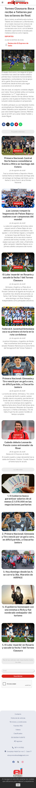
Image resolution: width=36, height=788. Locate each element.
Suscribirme (18, 676)
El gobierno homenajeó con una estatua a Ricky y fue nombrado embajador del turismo (19, 611)
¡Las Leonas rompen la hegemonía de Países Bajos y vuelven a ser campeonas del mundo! (18, 215)
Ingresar (19, 741)
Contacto (18, 714)
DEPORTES (9, 36)
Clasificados (18, 733)
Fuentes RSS (18, 726)
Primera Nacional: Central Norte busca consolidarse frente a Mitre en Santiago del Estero (18, 162)
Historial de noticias (18, 718)
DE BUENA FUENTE (18, 737)
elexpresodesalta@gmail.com (18, 755)
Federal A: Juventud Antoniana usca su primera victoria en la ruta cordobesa (18, 331)
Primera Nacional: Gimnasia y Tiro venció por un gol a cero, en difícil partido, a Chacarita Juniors (18, 382)
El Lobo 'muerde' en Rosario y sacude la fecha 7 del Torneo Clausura (18, 277)
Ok (18, 785)
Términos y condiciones (18, 722)
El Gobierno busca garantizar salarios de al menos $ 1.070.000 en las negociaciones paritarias (18, 500)
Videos (18, 730)
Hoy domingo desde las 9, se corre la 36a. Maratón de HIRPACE (18, 574)
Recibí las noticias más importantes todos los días (18, 661)
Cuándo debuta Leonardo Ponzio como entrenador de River (18, 445)
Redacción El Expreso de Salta (18, 44)
